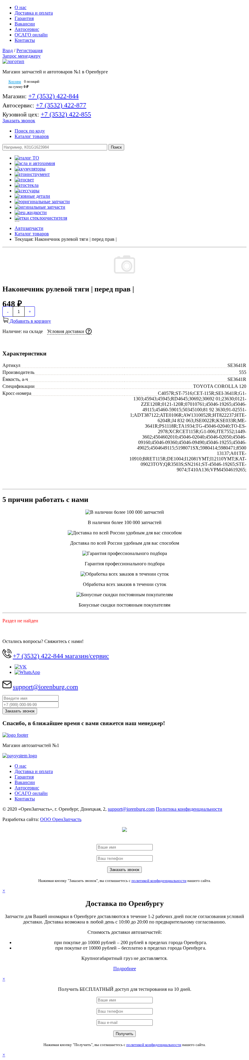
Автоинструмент (32, 174)
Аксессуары (27, 190)
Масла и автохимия (35, 163)
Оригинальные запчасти (40, 207)
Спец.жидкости (31, 212)
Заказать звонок (18, 120)
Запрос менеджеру (21, 56)
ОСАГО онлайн (31, 34)
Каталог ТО (27, 157)
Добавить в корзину (30, 321)
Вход (7, 50)
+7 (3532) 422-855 (66, 114)
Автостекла (27, 185)
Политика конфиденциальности (189, 809)
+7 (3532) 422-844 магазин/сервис (61, 656)
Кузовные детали (32, 196)
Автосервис (27, 29)
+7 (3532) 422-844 (53, 96)
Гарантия (24, 18)
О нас (20, 7)
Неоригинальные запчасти (42, 201)
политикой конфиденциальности (158, 880)
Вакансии (25, 23)
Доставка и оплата (34, 12)
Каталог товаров (32, 136)
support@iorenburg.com (45, 687)
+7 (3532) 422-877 (61, 105)
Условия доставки (65, 331)
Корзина (15, 81)
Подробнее (124, 968)
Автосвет (24, 179)
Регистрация (29, 50)
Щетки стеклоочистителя (41, 217)
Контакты (25, 40)
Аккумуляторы (30, 168)
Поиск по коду (30, 130)
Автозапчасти (29, 228)
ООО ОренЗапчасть (60, 819)
